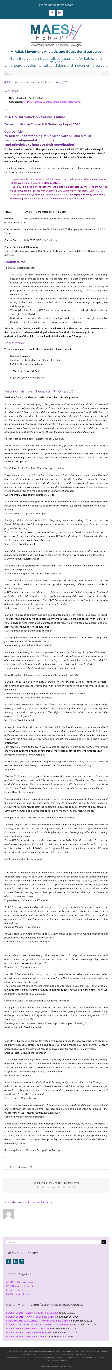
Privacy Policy (53, 1351)
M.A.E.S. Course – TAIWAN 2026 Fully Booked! (31, 1316)
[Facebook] (8, 1261)
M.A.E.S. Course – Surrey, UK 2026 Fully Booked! (32, 1312)
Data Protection (67, 1351)
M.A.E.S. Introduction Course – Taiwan (26, 1336)
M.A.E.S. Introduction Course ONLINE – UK (28, 1332)
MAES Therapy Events (18, 1293)
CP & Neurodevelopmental (66, 101)
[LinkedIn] (15, 1261)
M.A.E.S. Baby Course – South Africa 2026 (29, 1328)
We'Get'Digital (67, 1366)
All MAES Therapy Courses (36, 101)
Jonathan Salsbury (40, 1202)
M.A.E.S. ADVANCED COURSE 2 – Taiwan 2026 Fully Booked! (39, 1324)
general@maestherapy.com (56, 5)
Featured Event (14, 1290)
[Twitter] (21, 1261)
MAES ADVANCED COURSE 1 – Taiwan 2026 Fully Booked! (38, 1320)
